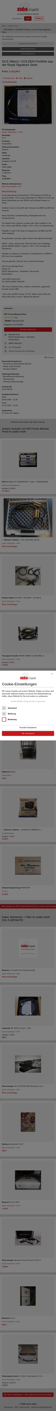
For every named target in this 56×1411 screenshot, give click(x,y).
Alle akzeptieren (28, 733)
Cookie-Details (17, 701)
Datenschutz (29, 701)
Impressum (40, 701)
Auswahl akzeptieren (28, 727)
